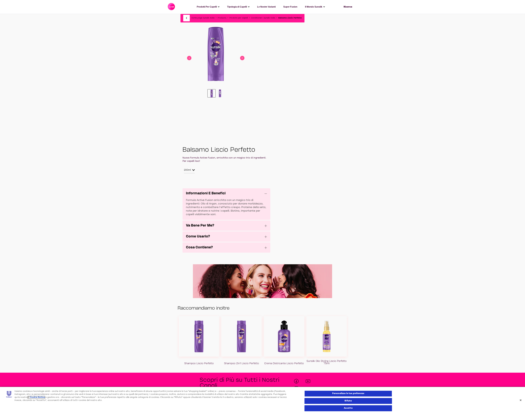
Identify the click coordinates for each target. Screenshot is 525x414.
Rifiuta (348, 401)
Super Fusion (290, 7)
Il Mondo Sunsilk (313, 7)
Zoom (215, 43)
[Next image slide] (242, 58)
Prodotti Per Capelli (207, 7)
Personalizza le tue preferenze (348, 394)
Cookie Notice (37, 397)
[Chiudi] (521, 400)
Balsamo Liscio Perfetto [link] (290, 18)
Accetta (348, 408)
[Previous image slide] (189, 58)
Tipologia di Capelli (237, 7)
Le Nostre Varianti (266, 7)
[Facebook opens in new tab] (296, 381)
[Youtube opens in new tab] (308, 381)
